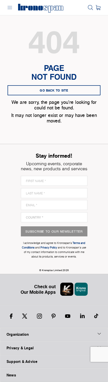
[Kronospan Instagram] (39, 316)
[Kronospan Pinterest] (53, 316)
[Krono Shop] (98, 7)
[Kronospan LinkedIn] (82, 316)
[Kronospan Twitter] (24, 316)
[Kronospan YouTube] (67, 316)
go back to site (54, 90)
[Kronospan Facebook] (11, 316)
